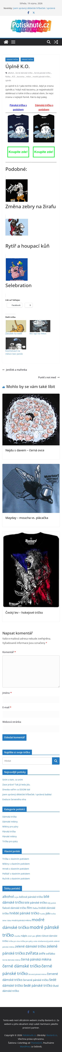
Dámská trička (12, 59)
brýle (16, 897)
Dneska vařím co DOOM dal (16, 789)
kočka (53, 914)
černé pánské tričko (42, 73)
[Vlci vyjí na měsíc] (40, 326)
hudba (42, 914)
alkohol (11, 73)
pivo (38, 935)
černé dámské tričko (24, 73)
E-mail (6, 707)
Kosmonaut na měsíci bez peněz (14, 352)
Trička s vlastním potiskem (15, 858)
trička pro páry (26, 941)
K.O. (13, 76)
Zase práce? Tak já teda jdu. (16, 784)
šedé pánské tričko (38, 985)
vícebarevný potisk (45, 941)
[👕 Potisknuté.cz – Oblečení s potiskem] (6, 42)
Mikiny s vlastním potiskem (16, 863)
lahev (4, 920)
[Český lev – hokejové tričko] (31, 533)
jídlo (48, 913)
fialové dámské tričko (14, 908)
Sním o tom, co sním (12, 779)
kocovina (20, 76)
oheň (30, 936)
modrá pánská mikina (21, 920)
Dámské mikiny (10, 821)
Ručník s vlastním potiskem (16, 878)
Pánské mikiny (9, 836)
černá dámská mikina (11, 960)
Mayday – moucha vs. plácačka (26, 518)
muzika (17, 936)
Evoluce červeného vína (14, 799)
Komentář (9, 652)
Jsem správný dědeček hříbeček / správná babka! (27, 794)
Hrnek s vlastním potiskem (15, 868)
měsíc (28, 76)
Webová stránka (11, 722)
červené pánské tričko (36, 980)
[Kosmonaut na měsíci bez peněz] (15, 343)
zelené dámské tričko (30, 946)
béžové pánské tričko (31, 897)
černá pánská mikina (36, 959)
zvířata (32, 953)
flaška (7, 76)
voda (35, 941)
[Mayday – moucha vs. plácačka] (31, 466)
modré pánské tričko (41, 76)
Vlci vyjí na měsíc (37, 333)
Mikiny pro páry (10, 826)
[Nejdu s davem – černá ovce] (31, 395)
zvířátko (50, 953)
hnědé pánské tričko (24, 913)
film (29, 908)
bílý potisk (52, 903)
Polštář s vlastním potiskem (16, 873)
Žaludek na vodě (13, 333)
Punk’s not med (47, 377)
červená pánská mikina (37, 974)
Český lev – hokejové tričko (24, 613)
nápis (24, 935)
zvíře (42, 953)
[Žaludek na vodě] (15, 326)
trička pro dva (14, 941)
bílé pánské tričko (36, 902)
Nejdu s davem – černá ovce (24, 450)
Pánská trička (27, 59)
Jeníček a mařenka (16, 369)
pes (33, 936)
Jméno (7, 693)
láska (9, 920)
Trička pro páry (10, 841)
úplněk (8, 80)
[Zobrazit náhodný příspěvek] (56, 42)
